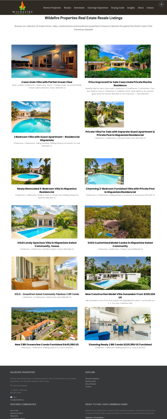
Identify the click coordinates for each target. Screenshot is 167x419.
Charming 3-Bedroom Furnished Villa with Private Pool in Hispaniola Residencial (120, 190)
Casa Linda (14, 410)
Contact (88, 386)
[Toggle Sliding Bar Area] (161, 4)
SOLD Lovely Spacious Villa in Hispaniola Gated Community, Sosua (46, 244)
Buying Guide (90, 381)
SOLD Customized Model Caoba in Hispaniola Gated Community (120, 244)
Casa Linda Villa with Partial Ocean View (46, 82)
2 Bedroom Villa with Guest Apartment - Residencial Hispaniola (47, 138)
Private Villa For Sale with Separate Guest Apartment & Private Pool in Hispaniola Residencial (120, 133)
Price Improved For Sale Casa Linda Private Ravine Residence (120, 83)
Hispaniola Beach (16, 413)
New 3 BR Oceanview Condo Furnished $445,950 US (47, 344)
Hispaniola (14, 416)
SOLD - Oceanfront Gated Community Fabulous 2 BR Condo (47, 294)
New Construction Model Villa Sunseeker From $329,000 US (120, 295)
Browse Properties (92, 378)
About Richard (90, 384)
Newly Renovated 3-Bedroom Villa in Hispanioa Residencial (47, 190)
